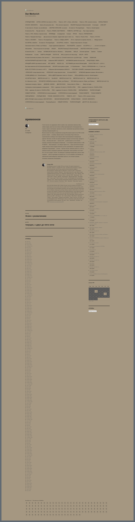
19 (102, 294)
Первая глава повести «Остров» (79, 42)
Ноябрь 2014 (29, 292)
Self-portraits (28, 48)
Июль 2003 (28, 490)
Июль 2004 (28, 475)
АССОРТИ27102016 (30, 78)
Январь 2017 (29, 258)
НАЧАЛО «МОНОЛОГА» (31, 25)
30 (93, 299)
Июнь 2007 (28, 424)
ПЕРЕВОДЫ (52, 34)
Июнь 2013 (28, 317)
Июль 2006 (28, 440)
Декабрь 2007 (29, 415)
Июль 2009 (28, 386)
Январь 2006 (29, 449)
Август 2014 (28, 296)
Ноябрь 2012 (29, 327)
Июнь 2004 (28, 477)
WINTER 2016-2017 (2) (65, 78)
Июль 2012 (28, 333)
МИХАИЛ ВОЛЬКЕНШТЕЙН (62, 99)
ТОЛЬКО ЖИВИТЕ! (84, 93)
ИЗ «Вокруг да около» (94, 160)
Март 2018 (28, 255)
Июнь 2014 (28, 299)
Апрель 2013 (29, 320)
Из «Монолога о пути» (31, 81)
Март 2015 (28, 286)
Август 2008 (28, 403)
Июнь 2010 (28, 370)
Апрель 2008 (29, 409)
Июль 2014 (28, 298)
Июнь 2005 (28, 459)
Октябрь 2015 (29, 275)
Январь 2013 (29, 324)
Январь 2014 (29, 306)
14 (108, 291)
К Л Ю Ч (91, 148)
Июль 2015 (28, 280)
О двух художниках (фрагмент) (57, 45)
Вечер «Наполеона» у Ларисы (96, 194)
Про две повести (40, 31)
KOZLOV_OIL (60, 63)
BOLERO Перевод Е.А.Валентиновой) (81, 25)
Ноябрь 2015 (29, 274)
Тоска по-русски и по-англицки (41, 48)
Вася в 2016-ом (93, 249)
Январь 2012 (29, 342)
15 (90, 294)
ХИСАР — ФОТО (83, 54)
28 (108, 296)
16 (93, 294)
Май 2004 (28, 478)
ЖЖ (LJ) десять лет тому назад (69, 54)
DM (26, 128)
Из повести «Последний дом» (77, 28)
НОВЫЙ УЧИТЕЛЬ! (30, 93)
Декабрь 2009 (29, 379)
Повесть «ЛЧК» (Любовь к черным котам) (36, 34)
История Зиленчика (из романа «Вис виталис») (37, 57)
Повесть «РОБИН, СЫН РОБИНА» (56, 31)
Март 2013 (28, 321)
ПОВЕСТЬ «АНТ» (71, 96)
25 (99, 296)
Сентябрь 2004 (29, 472)
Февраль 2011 (29, 358)
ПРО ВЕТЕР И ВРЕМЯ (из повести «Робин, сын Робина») (54, 81)
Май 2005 (28, 461)
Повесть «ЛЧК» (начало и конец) (88, 22)
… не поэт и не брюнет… (99, 45)
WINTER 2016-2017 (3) (79, 78)
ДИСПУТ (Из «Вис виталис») (90, 102)
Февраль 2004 (29, 483)
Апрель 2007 (29, 427)
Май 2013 (28, 318)
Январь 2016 (29, 271)
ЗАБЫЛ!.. (53, 48)
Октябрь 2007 (29, 418)
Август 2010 (28, 367)
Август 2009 (28, 385)
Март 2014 (28, 304)
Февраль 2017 (29, 256)
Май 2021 (28, 241)
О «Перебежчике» (75, 66)
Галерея (99, 51)
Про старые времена (88, 31)
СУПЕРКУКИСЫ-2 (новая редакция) (46, 93)
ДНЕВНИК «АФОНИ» (49, 84)
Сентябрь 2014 (29, 295)
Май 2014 (28, 301)
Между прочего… (93, 219)
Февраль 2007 (29, 429)
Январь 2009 (29, 395)
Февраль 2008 (29, 412)
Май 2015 (28, 283)
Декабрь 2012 (29, 326)
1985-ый (75, 51)
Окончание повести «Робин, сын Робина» (36, 45)
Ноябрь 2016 (29, 261)
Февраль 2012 (29, 341)
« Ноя (90, 301)
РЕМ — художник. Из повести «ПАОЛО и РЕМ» (63, 87)
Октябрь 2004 (29, 471)
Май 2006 (28, 443)
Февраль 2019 (29, 252)
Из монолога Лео (29, 31)
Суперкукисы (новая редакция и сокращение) (37, 87)
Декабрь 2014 (29, 290)
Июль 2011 (28, 351)
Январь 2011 (29, 360)
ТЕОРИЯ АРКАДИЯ (95, 90)
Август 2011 (28, 349)
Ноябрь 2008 (29, 398)
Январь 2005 (29, 467)
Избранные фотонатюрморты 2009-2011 (59, 69)
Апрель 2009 (29, 391)
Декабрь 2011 (29, 344)
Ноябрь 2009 (29, 381)
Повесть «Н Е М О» (95, 37)
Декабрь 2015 (29, 272)
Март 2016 (28, 268)
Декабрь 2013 (29, 308)
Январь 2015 (29, 289)
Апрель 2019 (29, 249)
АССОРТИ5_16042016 (31, 42)
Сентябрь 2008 (29, 401)
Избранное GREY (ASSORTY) (56, 60)
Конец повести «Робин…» (74, 84)
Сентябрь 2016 (29, 263)
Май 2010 (28, 372)
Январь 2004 (29, 484)
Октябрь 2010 (29, 364)
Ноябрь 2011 (29, 345)
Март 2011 (28, 357)
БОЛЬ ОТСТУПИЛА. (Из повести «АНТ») (36, 69)
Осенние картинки (84, 51)
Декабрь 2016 (29, 259)
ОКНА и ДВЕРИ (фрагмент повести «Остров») (60, 75)
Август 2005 (28, 456)
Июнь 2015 (28, 281)
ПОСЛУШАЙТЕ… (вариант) (74, 45)
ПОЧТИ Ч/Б (56, 54)
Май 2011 (28, 354)
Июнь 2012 (28, 335)
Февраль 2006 (29, 447)
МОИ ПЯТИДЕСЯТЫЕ (94, 156)
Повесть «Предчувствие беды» (33, 37)
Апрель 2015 (29, 284)
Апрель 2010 (29, 373)
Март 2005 (28, 464)
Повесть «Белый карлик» (93, 28)
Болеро (40, 51)
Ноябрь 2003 (29, 487)
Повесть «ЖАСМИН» (30, 40)
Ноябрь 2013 (29, 309)
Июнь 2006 (28, 441)
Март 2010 (28, 375)
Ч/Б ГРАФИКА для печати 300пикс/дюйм (76, 63)
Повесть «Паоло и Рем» (82, 37)
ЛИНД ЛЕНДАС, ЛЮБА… (93, 60)
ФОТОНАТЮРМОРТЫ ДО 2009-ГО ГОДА (35, 60)
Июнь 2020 (28, 243)
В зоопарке (95, 25)
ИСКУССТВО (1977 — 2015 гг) (96, 63)
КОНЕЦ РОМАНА (103, 22)
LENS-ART (103, 25)
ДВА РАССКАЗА (61, 84)
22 (90, 296)
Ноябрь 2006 (29, 434)
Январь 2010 (29, 378)
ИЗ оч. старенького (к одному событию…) (82, 40)
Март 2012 (28, 339)
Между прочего (98, 40)
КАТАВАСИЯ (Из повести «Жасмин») (53, 51)
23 (93, 296)
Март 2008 (28, 410)
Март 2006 (28, 446)
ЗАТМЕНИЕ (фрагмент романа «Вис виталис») (91, 72)
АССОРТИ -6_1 (87, 45)
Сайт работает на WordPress (38, 500)
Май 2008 (28, 407)
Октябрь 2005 (29, 453)
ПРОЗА (75, 34)
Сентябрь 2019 (29, 246)
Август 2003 (28, 489)
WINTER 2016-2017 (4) (93, 78)
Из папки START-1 (72, 72)
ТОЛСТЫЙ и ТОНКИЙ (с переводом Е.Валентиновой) (86, 69)
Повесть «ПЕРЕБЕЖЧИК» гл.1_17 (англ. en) (93, 66)
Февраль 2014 (29, 305)
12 (102, 291)
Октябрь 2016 (29, 262)
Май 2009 (28, 389)
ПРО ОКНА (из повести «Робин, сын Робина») (83, 81)
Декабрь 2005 (29, 450)
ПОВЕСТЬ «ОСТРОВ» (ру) (74, 31)
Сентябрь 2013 (29, 312)
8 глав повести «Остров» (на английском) (36, 28)
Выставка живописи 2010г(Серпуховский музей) (38, 66)
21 (108, 294)
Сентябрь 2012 (29, 330)
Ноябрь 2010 (29, 363)
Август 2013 (28, 314)
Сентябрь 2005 (29, 455)
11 (99, 291)
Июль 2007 (28, 422)
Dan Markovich (32, 13)
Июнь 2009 (28, 388)
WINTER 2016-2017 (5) (103, 81)
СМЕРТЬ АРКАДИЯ (45, 54)
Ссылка (36, 54)
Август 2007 (28, 421)
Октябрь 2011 (29, 346)
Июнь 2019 (28, 247)
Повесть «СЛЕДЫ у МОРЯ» (61, 40)
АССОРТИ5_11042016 (63, 42)
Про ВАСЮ (55, 78)
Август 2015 (28, 278)
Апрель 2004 (29, 480)
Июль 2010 (28, 369)
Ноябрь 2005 (29, 452)
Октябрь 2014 (29, 293)
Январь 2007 (29, 431)
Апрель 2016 (29, 266)
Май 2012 (28, 336)
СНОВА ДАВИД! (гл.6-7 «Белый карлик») (35, 75)
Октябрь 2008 (29, 400)
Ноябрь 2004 (29, 469)
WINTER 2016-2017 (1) (44, 78)
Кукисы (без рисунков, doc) (47, 25)
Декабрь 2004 (29, 468)
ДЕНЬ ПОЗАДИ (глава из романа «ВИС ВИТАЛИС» (39, 99)
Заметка (93, 51)
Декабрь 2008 (29, 397)
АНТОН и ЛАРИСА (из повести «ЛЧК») (46, 22)
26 (102, 296)
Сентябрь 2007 (29, 419)
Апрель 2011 (29, 355)
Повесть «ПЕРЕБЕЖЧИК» (86, 34)
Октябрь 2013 (29, 311)
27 (105, 296)
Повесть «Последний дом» (45, 40)
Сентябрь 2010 (29, 366)
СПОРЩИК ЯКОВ (30, 22)
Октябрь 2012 (29, 329)
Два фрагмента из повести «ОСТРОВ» (97, 246)
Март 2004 (28, 481)
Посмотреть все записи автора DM (57, 201)
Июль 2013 (28, 315)
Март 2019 (28, 250)
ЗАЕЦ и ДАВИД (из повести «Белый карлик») (86, 75)
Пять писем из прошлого (62, 25)
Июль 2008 (28, 404)
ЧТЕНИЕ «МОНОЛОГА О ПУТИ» (56, 96)
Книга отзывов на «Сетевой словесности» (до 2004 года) (67, 57)
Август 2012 (28, 332)
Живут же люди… (87, 84)
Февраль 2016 (29, 269)
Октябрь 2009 (29, 382)
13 (105, 291)
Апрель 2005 (29, 462)
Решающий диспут (51, 102)
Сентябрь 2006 (29, 437)
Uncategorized (61, 34)
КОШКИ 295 (93, 57)
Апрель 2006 (29, 444)
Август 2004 (28, 474)
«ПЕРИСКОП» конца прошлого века (34, 72)
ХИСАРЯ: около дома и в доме (61, 66)
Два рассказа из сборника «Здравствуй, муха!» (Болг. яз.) (59, 37)
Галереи (69, 34)
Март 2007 (28, 428)
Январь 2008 (29, 413)
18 (99, 294)
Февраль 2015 (29, 287)
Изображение (28, 54)
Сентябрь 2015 (29, 277)
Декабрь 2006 (29, 432)
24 (96, 296)
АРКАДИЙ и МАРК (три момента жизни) (35, 63)
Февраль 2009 (29, 394)
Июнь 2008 (28, 406)
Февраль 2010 (29, 376)
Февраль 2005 (29, 465)
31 (96, 299)
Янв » (93, 301)
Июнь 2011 (28, 352)
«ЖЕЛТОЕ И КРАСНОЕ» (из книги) (58, 28)
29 (90, 299)
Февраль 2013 (29, 323)
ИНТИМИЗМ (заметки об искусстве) (75, 60)
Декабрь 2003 (29, 486)
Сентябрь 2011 (29, 348)
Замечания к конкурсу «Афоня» (33, 84)
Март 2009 (28, 392)
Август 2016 (28, 265)
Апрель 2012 (29, 338)
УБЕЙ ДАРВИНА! (83, 90)
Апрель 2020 (29, 244)
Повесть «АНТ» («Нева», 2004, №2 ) (68, 22)
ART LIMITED (51, 63)
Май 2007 (28, 425)
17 (96, 294)
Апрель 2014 (29, 302)
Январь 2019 (29, 253)
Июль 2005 (28, 458)
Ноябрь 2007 (29, 416)
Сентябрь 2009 (29, 384)
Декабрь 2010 (29, 361)
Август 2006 (28, 438)
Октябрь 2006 (29, 435)
